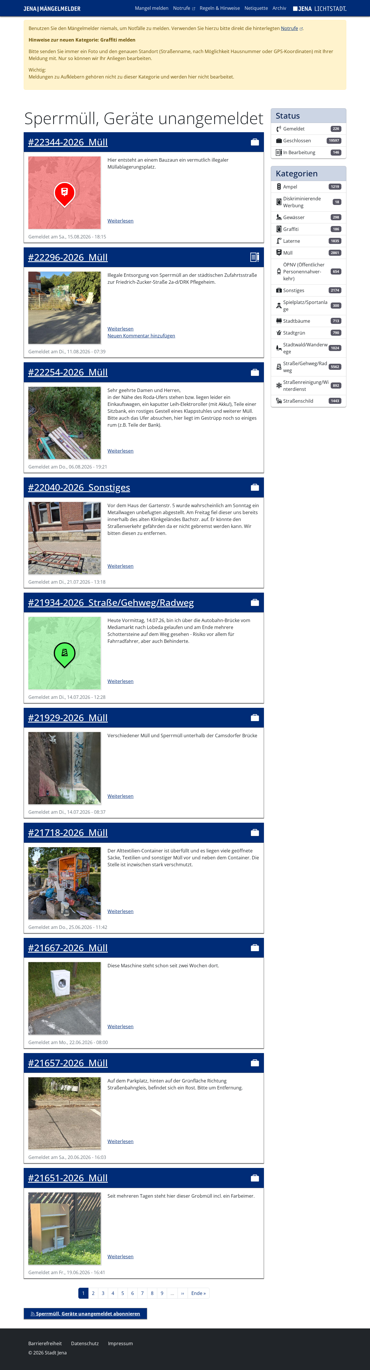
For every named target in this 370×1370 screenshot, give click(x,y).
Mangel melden (152, 8)
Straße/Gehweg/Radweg (111, 602)
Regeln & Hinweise (220, 8)
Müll (68, 142)
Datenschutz (85, 1343)
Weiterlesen (121, 221)
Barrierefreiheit (45, 1343)
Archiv (279, 8)
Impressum (120, 1343)
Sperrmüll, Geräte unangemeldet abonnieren (87, 1314)
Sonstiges (79, 487)
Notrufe (185, 8)
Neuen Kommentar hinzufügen (141, 336)
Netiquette (256, 8)
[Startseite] (54, 8)
